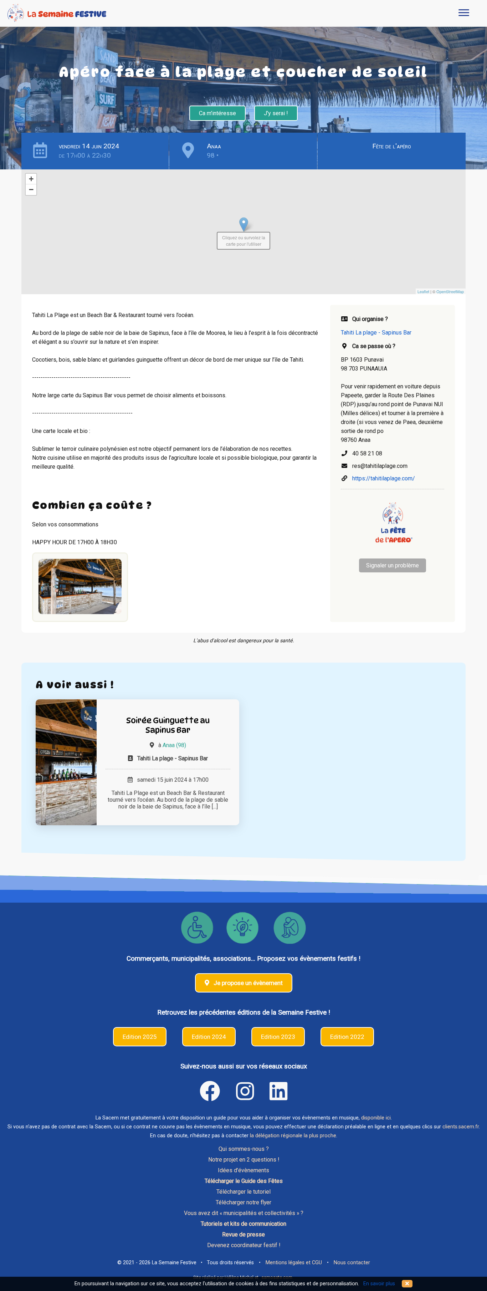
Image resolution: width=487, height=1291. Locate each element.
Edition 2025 (140, 1036)
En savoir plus (379, 1284)
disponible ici (376, 1118)
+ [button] (31, 178)
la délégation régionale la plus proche (293, 1136)
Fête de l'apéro (391, 146)
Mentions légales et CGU (294, 1263)
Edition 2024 (209, 1036)
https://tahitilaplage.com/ (383, 478)
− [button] (31, 189)
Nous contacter (352, 1263)
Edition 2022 (347, 1036)
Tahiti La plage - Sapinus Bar (376, 332)
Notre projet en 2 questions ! (243, 1159)
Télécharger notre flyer (243, 1202)
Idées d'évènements (243, 1170)
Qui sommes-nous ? (244, 1148)
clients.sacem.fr (460, 1127)
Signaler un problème (392, 565)
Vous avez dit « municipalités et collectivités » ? (243, 1213)
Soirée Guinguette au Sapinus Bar (168, 725)
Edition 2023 (278, 1036)
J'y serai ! (276, 113)
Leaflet (423, 291)
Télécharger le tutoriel (243, 1191)
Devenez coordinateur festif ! (243, 1245)
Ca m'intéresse (217, 113)
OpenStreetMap (450, 291)
